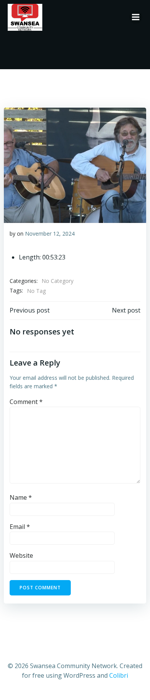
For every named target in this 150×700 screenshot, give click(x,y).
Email (20, 526)
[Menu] (135, 17)
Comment (26, 401)
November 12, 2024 (50, 233)
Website (21, 555)
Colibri (118, 675)
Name (21, 497)
